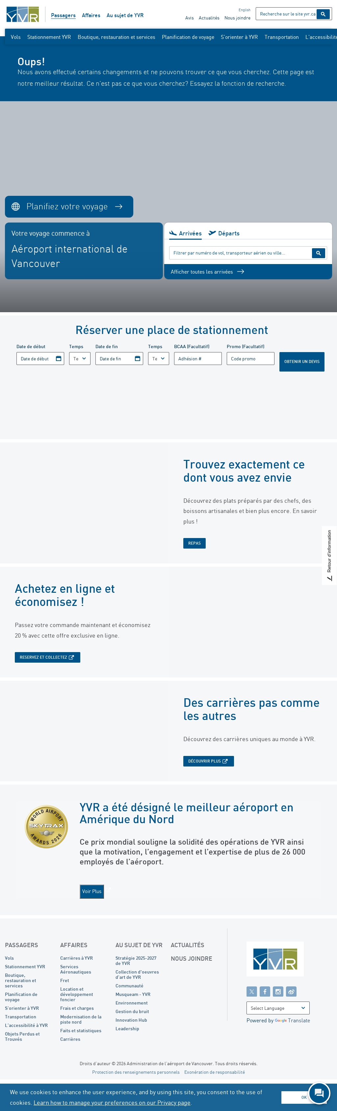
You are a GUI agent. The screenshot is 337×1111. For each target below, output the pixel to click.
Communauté (129, 985)
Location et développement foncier (76, 994)
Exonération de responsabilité (214, 1072)
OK (304, 1097)
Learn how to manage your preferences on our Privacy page (112, 1102)
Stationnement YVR (49, 37)
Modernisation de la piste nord (80, 1019)
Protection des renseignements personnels (136, 1072)
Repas (194, 543)
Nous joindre (237, 17)
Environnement (132, 1003)
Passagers (63, 15)
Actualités (209, 17)
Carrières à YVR (76, 958)
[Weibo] (291, 991)
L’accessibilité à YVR (26, 1025)
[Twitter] (251, 991)
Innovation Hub (131, 1020)
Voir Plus (91, 891)
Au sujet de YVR (125, 15)
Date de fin (106, 346)
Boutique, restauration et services (116, 37)
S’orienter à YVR (239, 37)
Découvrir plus (204, 761)
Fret (64, 980)
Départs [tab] (229, 233)
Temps (76, 346)
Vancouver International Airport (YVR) (23, 14)
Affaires (91, 15)
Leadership (127, 1028)
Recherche (323, 14)
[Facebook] (265, 991)
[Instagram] (278, 991)
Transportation (282, 37)
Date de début (30, 346)
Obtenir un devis (302, 361)
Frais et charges (77, 1008)
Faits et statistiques (80, 1030)
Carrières (70, 1039)
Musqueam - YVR (133, 994)
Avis (189, 17)
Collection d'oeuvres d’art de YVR (137, 974)
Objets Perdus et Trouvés (22, 1036)
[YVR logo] (289, 960)
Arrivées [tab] (190, 233)
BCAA (191, 346)
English (244, 10)
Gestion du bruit (132, 1011)
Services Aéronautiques (75, 969)
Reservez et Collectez (43, 657)
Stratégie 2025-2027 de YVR (136, 960)
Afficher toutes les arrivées (202, 271)
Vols (16, 37)
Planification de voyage (188, 37)
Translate (299, 1020)
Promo (245, 346)
